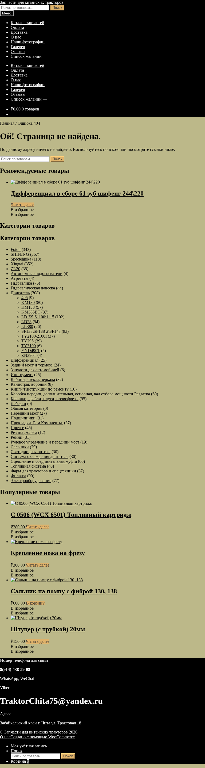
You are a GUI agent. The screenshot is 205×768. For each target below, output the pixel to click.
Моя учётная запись (29, 746)
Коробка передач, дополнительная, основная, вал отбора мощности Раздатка (80, 394)
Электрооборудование (31, 480)
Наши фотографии (28, 42)
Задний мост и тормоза (32, 365)
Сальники (20, 447)
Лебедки (18, 403)
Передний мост (25, 413)
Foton (16, 249)
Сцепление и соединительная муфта (44, 461)
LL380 (27, 326)
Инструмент (22, 374)
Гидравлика (21, 283)
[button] (22, 209)
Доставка (19, 32)
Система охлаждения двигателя (39, 456)
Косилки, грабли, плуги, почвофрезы (44, 398)
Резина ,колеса (24, 432)
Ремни (16, 437)
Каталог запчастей (27, 22)
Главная (7, 123)
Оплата (17, 27)
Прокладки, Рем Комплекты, (37, 423)
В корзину (35, 603)
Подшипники (23, 418)
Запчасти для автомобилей (35, 370)
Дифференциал (24, 360)
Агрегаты (19, 278)
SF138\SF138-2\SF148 (41, 331)
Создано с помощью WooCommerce (42, 737)
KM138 (28, 307)
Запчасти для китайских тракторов (32, 2)
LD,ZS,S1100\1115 (37, 317)
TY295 (27, 341)
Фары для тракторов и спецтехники (43, 471)
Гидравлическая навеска (33, 288)
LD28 (26, 321)
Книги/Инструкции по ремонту (40, 389)
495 (24, 297)
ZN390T (28, 355)
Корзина (20, 761)
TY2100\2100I (34, 336)
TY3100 (28, 345)
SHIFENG (20, 254)
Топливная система (28, 466)
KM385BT (30, 312)
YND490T (30, 350)
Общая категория (26, 408)
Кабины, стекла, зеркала (33, 379)
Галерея (18, 46)
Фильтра (18, 475)
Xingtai (17, 264)
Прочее (17, 427)
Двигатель (20, 293)
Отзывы (18, 51)
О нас (16, 37)
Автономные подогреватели (36, 273)
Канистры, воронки (29, 384)
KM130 (28, 302)
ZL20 (15, 268)
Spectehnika (21, 259)
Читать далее (22, 204)
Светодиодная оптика (30, 451)
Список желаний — (29, 56)
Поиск (57, 8)
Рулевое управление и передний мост (45, 442)
